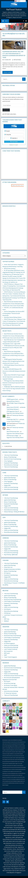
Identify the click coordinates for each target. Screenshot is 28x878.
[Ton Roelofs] (14, 707)
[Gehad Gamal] (10, 728)
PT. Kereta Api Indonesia (10, 693)
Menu (6, 21)
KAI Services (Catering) (9, 683)
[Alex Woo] (17, 711)
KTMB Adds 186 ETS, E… (13, 419)
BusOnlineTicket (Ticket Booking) (12, 459)
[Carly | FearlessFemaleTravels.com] (7, 704)
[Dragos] (10, 704)
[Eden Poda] (10, 724)
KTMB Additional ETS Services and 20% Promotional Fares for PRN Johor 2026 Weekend (13, 347)
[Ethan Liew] (20, 728)
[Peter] (14, 711)
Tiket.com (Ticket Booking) (11, 467)
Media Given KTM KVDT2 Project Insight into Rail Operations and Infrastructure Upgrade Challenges (13, 377)
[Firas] (10, 707)
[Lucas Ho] (17, 704)
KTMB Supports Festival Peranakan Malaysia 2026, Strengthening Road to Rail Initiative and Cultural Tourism (13, 361)
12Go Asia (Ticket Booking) (11, 455)
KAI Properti (7, 681)
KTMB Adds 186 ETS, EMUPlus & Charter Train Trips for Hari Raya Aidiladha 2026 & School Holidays (13, 388)
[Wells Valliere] (14, 718)
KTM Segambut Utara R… (13, 411)
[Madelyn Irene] (4, 731)
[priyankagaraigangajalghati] (4, 714)
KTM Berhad (7, 613)
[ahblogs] (4, 704)
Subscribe (6, 110)
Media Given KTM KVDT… (13, 407)
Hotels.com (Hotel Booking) (11, 487)
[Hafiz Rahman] (7, 731)
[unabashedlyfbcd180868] (14, 724)
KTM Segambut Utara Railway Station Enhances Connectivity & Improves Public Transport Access (13, 382)
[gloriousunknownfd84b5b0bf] (20, 714)
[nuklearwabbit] (17, 728)
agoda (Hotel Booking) (10, 477)
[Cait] (7, 707)
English (18, 1)
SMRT (5, 655)
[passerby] (17, 721)
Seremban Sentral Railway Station (12, 317)
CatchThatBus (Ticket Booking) (12, 601)
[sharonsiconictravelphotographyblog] (10, 718)
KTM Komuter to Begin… (13, 435)
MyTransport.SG (8, 651)
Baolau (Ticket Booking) (10, 457)
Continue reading (7, 72)
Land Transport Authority (10, 649)
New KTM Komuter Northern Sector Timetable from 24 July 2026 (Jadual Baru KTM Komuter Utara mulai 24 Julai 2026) (13, 303)
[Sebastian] (20, 711)
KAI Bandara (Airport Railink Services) (13, 675)
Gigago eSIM (7, 485)
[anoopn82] (4, 707)
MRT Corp (6, 619)
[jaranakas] (20, 704)
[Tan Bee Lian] (17, 718)
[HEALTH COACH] (7, 728)
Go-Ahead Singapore (9, 643)
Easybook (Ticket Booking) (11, 463)
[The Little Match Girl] (7, 711)
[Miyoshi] (17, 724)
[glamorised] (4, 711)
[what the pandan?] (20, 707)
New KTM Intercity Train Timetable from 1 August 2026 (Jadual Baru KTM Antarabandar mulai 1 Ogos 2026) (13, 341)
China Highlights (8, 461)
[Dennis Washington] (17, 707)
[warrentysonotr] (4, 728)
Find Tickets (15, 141)
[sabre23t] (7, 724)
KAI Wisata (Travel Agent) (10, 685)
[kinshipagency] (14, 721)
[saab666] (7, 718)
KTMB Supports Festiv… (13, 399)
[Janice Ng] (14, 728)
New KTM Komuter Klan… (13, 431)
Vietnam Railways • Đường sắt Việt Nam (14, 511)
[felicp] (4, 718)
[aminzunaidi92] (20, 724)
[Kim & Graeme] (4, 724)
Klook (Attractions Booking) (11, 465)
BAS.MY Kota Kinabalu (9, 268)
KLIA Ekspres (7, 609)
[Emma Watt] (17, 714)
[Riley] (14, 714)
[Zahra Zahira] (10, 721)
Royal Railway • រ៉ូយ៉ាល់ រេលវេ (11, 554)
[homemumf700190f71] (7, 714)
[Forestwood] (10, 711)
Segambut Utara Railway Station (15, 413)
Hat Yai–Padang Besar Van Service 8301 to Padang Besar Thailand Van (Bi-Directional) (13, 313)
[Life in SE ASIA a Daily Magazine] (14, 704)
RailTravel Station (14, 9)
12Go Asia (14, 144)
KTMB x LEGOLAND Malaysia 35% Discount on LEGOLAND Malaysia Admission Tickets (13, 371)
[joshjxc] (7, 721)
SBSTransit (7, 653)
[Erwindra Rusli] (20, 718)
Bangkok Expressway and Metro (12, 569)
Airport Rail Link (8, 567)
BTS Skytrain (7, 573)
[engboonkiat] (20, 721)
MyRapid (6, 621)
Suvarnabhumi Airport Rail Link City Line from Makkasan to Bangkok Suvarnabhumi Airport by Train (13, 54)
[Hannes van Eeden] (4, 721)
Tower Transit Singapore (10, 657)
